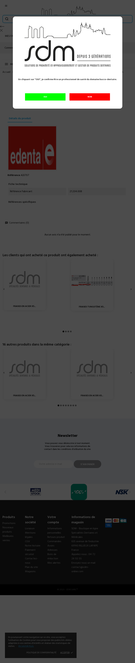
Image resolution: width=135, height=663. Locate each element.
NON (90, 97)
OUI (45, 97)
